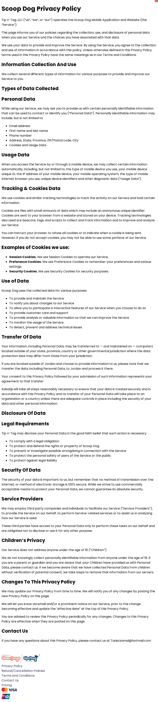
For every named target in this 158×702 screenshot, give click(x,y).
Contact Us (10, 680)
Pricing (7, 685)
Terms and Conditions (18, 675)
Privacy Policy (12, 666)
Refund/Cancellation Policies (23, 671)
